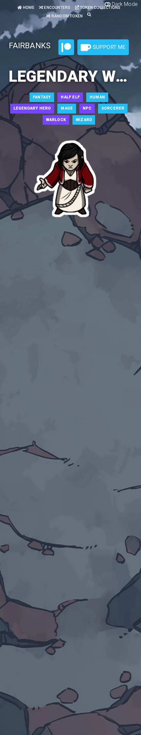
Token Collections (100, 7)
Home (28, 7)
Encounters (56, 7)
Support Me (108, 47)
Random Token (66, 16)
